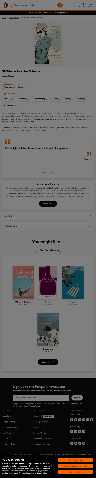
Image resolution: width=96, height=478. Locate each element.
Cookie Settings (75, 460)
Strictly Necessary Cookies (75, 466)
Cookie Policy (42, 473)
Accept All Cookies (76, 472)
